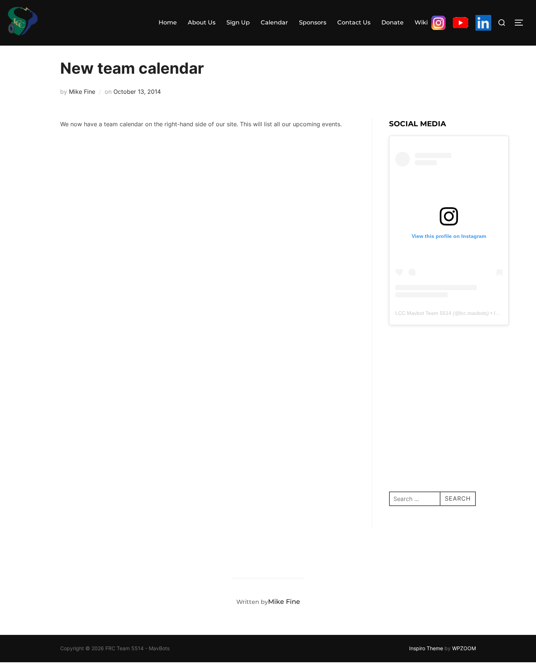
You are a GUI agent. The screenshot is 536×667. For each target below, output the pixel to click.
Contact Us (353, 22)
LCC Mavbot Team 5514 (423, 313)
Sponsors (312, 22)
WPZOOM (464, 648)
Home (168, 22)
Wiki (421, 22)
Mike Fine (82, 91)
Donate (392, 22)
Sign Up (238, 22)
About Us (201, 22)
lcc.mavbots (473, 313)
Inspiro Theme (426, 648)
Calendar (274, 22)
